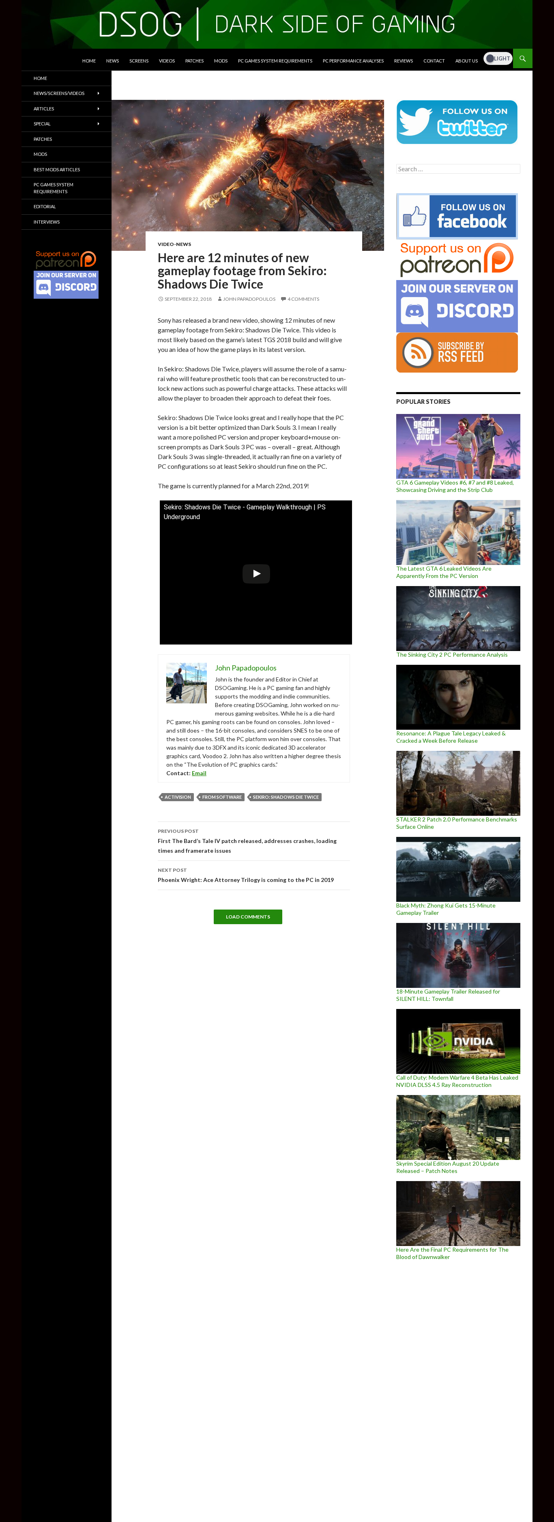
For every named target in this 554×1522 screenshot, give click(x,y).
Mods (221, 60)
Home (89, 60)
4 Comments (303, 299)
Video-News (174, 244)
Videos (167, 60)
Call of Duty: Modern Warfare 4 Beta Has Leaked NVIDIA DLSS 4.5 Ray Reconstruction (457, 1081)
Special (42, 123)
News (112, 60)
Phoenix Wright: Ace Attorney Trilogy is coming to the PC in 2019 (246, 875)
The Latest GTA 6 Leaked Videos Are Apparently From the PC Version (444, 572)
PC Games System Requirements (275, 60)
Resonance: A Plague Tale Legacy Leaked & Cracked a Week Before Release (451, 737)
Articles (44, 108)
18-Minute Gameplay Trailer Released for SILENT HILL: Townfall (448, 995)
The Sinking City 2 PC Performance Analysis (452, 654)
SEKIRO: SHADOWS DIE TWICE (286, 797)
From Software (222, 797)
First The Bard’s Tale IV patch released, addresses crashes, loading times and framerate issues (247, 841)
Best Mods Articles (57, 169)
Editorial (45, 206)
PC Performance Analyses (353, 60)
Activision (178, 797)
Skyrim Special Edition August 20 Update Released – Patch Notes (447, 1167)
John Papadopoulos (249, 299)
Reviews (403, 60)
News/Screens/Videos (59, 93)
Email (199, 773)
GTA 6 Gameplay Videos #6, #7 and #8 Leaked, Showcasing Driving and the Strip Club (455, 486)
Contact (434, 60)
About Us (466, 60)
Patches (194, 60)
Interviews (47, 221)
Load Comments (248, 917)
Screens (138, 60)
